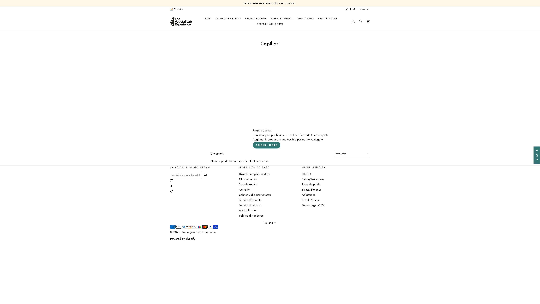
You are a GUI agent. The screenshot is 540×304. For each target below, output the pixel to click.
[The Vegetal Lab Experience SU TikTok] (171, 191)
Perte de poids (255, 18)
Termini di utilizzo (250, 205)
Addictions (305, 18)
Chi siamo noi (248, 179)
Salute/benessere (228, 18)
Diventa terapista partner (254, 174)
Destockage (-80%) (270, 24)
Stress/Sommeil (282, 18)
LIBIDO (206, 18)
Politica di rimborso (251, 216)
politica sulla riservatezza (255, 195)
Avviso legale (247, 210)
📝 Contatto (176, 9)
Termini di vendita (250, 200)
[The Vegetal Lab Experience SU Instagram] (171, 180)
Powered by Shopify (182, 239)
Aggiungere (266, 145)
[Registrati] (205, 175)
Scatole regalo (248, 184)
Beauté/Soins (328, 18)
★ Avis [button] (536, 155)
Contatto (244, 190)
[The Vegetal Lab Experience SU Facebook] (171, 186)
